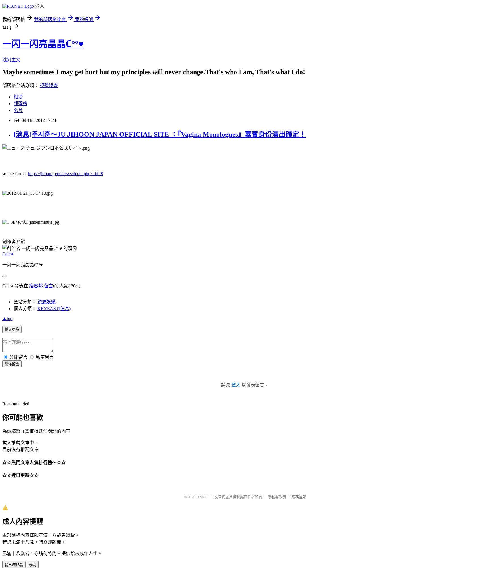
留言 (48, 285)
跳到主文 (11, 59)
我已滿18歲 (14, 565)
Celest (7, 253)
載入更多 (12, 329)
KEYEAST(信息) (54, 308)
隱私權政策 (277, 497)
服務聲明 (299, 497)
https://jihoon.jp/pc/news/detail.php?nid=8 (65, 173)
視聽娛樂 (49, 85)
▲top (7, 318)
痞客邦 (36, 285)
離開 (32, 565)
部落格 (20, 103)
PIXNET (202, 497)
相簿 (18, 96)
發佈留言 (12, 364)
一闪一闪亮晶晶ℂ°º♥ (43, 44)
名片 (18, 110)
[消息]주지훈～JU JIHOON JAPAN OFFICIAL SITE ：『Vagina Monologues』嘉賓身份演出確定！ (160, 134)
